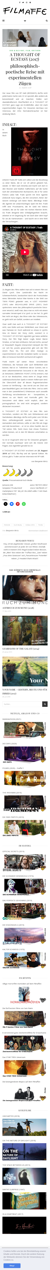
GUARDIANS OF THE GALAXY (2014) (20, 648)
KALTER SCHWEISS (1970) (13, 949)
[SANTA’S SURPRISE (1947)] (24, 1200)
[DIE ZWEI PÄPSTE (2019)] (24, 828)
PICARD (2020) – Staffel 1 (13, 768)
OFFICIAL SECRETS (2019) (13, 851)
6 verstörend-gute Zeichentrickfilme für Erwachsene (24, 1032)
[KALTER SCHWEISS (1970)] (24, 960)
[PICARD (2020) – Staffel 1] (24, 779)
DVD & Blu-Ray (17, 51)
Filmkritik (7, 525)
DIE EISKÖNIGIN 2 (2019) (13, 925)
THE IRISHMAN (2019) (12, 792)
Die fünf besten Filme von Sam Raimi (17, 1008)
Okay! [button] (12, 1266)
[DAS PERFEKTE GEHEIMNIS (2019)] (24, 911)
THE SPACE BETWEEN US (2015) (16, 1165)
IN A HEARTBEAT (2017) (12, 1214)
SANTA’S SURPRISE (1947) (13, 1189)
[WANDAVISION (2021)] (24, 730)
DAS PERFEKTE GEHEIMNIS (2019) (17, 900)
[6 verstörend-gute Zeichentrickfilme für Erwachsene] (24, 1044)
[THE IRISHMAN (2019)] (24, 803)
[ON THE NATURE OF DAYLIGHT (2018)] (24, 1151)
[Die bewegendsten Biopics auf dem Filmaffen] (24, 1093)
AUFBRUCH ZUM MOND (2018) (18, 607)
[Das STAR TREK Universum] (24, 1068)
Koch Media (18, 525)
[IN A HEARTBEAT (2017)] (24, 1225)
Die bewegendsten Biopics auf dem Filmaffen (21, 1081)
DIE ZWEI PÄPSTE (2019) (13, 817)
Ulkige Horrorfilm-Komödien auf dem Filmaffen (21, 983)
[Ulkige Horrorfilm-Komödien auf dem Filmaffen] (24, 995)
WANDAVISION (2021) (11, 719)
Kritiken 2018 (30, 525)
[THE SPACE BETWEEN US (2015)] (24, 1176)
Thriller (40, 525)
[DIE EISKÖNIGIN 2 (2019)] (24, 936)
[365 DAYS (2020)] (24, 755)
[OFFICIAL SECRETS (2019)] (24, 862)
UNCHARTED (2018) (11, 1116)
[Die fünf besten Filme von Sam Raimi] (24, 1019)
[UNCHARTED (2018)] (24, 1127)
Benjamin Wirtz (12, 530)
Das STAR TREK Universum (13, 1057)
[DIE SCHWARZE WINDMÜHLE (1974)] (24, 887)
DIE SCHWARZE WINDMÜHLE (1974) (18, 876)
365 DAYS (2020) (9, 743)
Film (28, 51)
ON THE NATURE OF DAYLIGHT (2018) (19, 1140)
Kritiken (36, 51)
